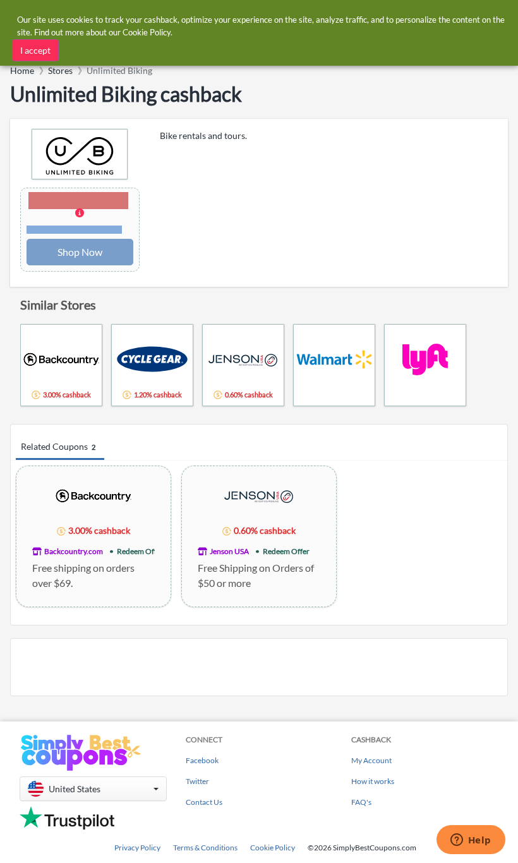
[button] (80, 213)
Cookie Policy (272, 847)
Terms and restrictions (74, 230)
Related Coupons (58, 446)
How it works (372, 781)
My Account (371, 760)
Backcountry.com (73, 551)
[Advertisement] (259, 667)
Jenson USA (229, 551)
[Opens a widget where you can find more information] (470, 841)
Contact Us (204, 802)
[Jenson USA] (259, 495)
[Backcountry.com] (93, 495)
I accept (35, 50)
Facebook (202, 760)
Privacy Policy (137, 847)
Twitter (197, 781)
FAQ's (361, 802)
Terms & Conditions (205, 847)
